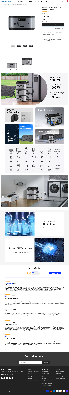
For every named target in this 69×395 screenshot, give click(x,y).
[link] (34, 89)
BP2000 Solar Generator (27, 69)
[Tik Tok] (7, 378)
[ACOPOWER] (12, 62)
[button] (44, 11)
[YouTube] (10, 378)
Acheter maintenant (59, 28)
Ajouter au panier (53, 24)
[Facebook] (2, 378)
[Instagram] (4, 378)
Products (10, 4)
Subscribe (46, 362)
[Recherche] (63, 1)
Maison (5, 4)
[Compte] (65, 1)
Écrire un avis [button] (55, 273)
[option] (22, 24)
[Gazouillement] (12, 378)
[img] (7, 281)
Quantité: (44, 19)
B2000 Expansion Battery (12, 69)
